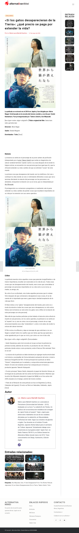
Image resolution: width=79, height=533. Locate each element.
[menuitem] (73, 4)
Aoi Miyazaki (16, 483)
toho (49, 485)
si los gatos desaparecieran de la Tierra (25, 485)
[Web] (19, 444)
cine (22, 483)
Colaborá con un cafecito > (62, 516)
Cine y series (9, 15)
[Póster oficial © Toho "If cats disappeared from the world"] (30, 72)
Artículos (32, 509)
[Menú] (73, 4)
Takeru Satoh (42, 485)
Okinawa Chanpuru (35, 516)
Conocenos (32, 519)
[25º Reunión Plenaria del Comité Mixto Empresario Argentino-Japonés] (77, 266)
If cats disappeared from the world (35, 483)
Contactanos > (58, 512)
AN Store (32, 512)
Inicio (30, 506)
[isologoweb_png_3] (17, 4)
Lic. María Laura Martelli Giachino (17, 33)
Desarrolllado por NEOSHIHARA (29, 530)
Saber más (32, 523)
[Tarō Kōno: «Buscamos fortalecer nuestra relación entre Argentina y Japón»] (1, 266)
